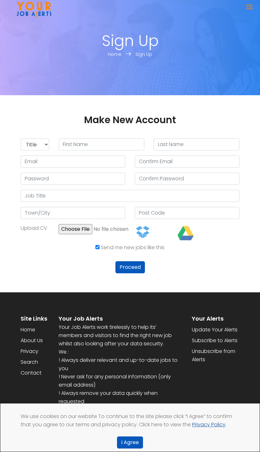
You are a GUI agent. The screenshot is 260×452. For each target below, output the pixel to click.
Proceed (130, 267)
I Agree (130, 442)
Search (29, 362)
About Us (32, 340)
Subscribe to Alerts (214, 340)
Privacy (29, 351)
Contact (31, 372)
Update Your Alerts (214, 329)
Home (115, 54)
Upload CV (34, 228)
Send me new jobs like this (132, 247)
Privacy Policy (208, 424)
